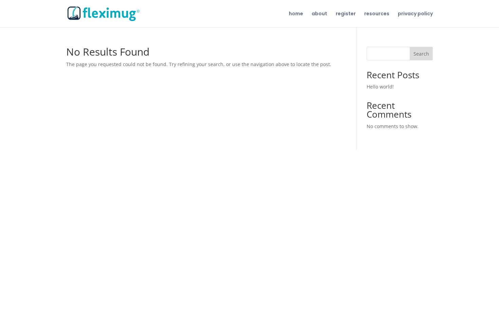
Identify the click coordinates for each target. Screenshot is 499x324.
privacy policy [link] (415, 14)
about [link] (319, 14)
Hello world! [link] (380, 86)
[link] (104, 13)
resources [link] (376, 14)
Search (421, 53)
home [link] (296, 14)
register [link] (346, 14)
